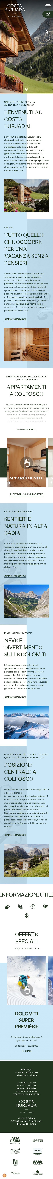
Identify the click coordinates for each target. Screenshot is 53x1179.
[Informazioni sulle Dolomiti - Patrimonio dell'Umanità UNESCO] (15, 1151)
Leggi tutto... (26, 429)
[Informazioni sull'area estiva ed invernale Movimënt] (38, 1163)
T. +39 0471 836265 (26, 1082)
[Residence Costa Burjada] (14, 10)
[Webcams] (26, 915)
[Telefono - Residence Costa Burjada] (48, 24)
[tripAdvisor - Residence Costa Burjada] (38, 1172)
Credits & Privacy (26, 1118)
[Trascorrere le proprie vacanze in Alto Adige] (38, 1151)
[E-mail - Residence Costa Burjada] (48, 40)
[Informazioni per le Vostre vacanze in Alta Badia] (15, 1140)
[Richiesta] (47, 14)
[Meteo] (7, 905)
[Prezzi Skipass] (45, 905)
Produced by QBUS (26, 1124)
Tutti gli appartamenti (26, 494)
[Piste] (33, 905)
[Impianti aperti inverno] (20, 905)
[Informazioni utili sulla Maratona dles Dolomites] (15, 1162)
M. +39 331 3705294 (26, 1085)
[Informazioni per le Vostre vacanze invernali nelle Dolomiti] (38, 1140)
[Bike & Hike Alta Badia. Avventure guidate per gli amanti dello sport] (15, 1172)
